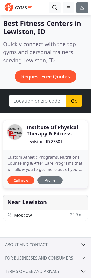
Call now (21, 180)
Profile (50, 180)
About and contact (26, 244)
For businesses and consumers (39, 258)
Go (74, 100)
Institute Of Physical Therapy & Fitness (52, 130)
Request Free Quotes (45, 76)
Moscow (48, 215)
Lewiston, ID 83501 (44, 141)
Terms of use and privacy (32, 271)
